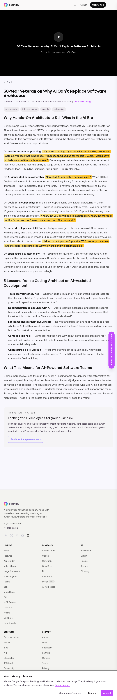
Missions (8, 607)
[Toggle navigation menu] (110, 5)
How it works (10, 623)
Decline (92, 693)
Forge (47, 581)
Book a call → (14, 527)
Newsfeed (86, 550)
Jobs (6, 587)
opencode (47, 576)
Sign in (83, 5)
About (45, 637)
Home (6, 550)
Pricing (7, 612)
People (84, 561)
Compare (8, 618)
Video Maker (10, 566)
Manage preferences (70, 693)
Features (8, 556)
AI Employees (10, 576)
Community (9, 668)
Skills (6, 597)
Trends (84, 566)
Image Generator (12, 571)
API (5, 653)
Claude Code (48, 550)
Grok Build (47, 566)
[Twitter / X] (11, 535)
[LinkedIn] (6, 535)
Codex (45, 556)
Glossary (85, 571)
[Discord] (17, 535)
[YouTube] (22, 535)
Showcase (47, 647)
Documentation (11, 637)
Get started (98, 5)
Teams (7, 581)
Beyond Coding (83, 101)
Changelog (9, 658)
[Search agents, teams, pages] (74, 5)
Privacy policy (62, 685)
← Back (8, 82)
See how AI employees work (26, 439)
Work (44, 642)
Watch (84, 556)
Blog (6, 647)
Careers (46, 658)
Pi (43, 571)
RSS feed (8, 663)
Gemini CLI (47, 561)
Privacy (46, 668)
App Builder (9, 561)
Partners (46, 653)
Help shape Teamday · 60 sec (111, 350)
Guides (7, 642)
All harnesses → (50, 587)
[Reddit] (28, 535)
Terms (45, 663)
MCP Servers (10, 602)
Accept (107, 693)
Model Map (9, 592)
